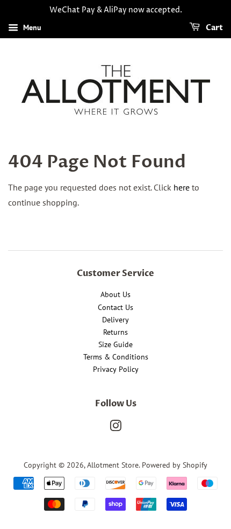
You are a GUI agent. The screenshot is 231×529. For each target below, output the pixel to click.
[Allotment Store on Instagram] (115, 428)
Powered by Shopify (174, 465)
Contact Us (115, 307)
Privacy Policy (116, 369)
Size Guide (115, 344)
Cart (213, 28)
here (182, 187)
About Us (115, 294)
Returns (115, 332)
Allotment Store (113, 465)
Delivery (115, 320)
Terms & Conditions (115, 357)
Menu (31, 27)
